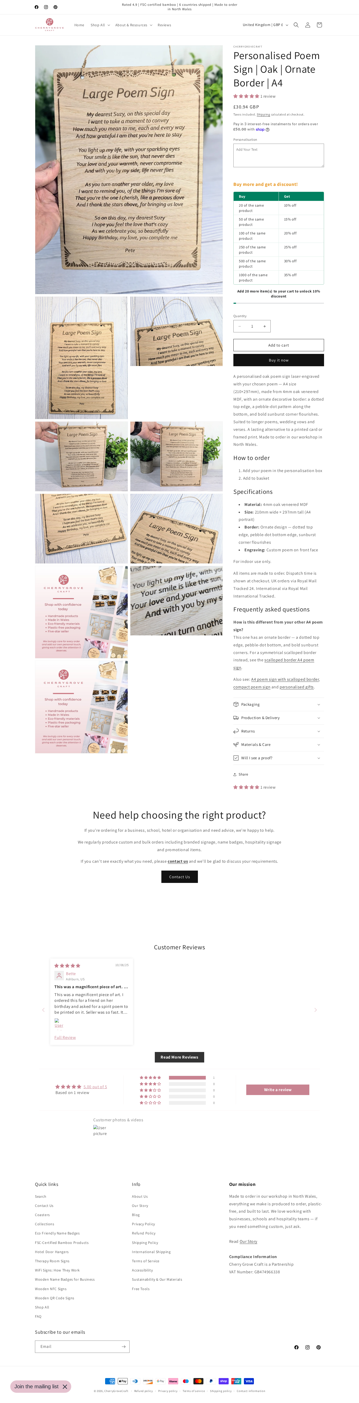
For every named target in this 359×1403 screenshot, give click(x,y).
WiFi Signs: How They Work (57, 1270)
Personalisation (245, 139)
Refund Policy (143, 1233)
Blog (136, 1214)
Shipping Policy (145, 1242)
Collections (44, 1224)
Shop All (42, 1307)
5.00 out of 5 (95, 1087)
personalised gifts (297, 687)
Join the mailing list (36, 1386)
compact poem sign (251, 687)
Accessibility (142, 1270)
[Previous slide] (43, 1010)
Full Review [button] (65, 1037)
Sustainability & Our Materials (157, 1279)
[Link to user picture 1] (60, 1024)
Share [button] (243, 774)
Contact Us (179, 876)
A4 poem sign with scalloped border (285, 679)
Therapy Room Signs (52, 1261)
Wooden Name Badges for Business (65, 1279)
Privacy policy (168, 1391)
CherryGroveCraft (116, 1391)
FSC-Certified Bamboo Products (62, 1242)
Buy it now (279, 360)
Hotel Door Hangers (52, 1251)
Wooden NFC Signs (51, 1288)
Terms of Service (146, 1261)
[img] (67, 966)
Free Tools (141, 1288)
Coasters (42, 1214)
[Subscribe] (123, 1347)
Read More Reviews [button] (179, 1057)
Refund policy (143, 1391)
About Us (140, 1196)
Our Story (140, 1205)
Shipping (263, 114)
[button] (100, 24)
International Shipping (151, 1251)
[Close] (65, 1387)
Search (41, 1196)
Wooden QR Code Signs (54, 1298)
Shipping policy (221, 1391)
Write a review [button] (278, 1089)
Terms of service (194, 1391)
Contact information (251, 1391)
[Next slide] (315, 1010)
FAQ (38, 1316)
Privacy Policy (143, 1224)
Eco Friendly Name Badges (57, 1233)
